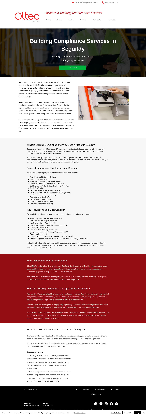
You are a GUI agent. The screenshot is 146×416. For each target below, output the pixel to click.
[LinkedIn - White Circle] (95, 403)
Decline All (127, 413)
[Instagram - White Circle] (106, 403)
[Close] (143, 412)
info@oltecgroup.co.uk (31, 405)
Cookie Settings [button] (116, 413)
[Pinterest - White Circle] (116, 403)
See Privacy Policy (80, 413)
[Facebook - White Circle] (100, 403)
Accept (137, 413)
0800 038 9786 (48, 405)
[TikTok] (111, 403)
